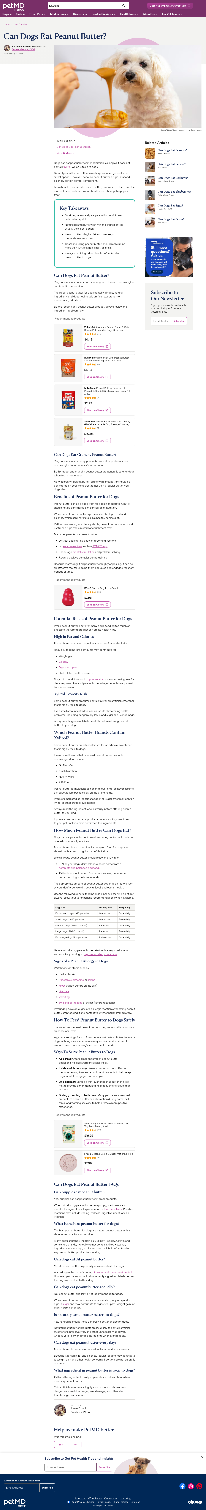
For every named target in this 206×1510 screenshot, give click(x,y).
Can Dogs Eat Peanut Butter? (74, 146)
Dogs (5, 14)
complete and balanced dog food (79, 868)
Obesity (63, 661)
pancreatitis (96, 679)
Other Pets (36, 14)
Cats (19, 14)
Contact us (110, 1498)
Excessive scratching (71, 980)
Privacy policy (104, 1501)
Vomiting (64, 997)
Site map (135, 1501)
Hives (62, 985)
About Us (149, 14)
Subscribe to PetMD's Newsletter (22, 1480)
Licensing (125, 1498)
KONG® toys (100, 546)
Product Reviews (102, 14)
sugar (66, 1304)
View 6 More (65, 153)
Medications (58, 14)
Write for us (95, 1498)
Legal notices (121, 1501)
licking (91, 980)
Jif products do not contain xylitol (112, 1272)
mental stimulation (84, 552)
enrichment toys (72, 546)
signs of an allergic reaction (100, 954)
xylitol (67, 167)
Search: (54, 6)
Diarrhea (64, 991)
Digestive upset (68, 667)
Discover (78, 14)
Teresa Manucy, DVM (23, 49)
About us (80, 1498)
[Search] (123, 6)
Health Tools (128, 14)
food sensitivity (113, 1209)
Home (7, 24)
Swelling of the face (70, 1002)
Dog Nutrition (21, 24)
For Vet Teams (171, 14)
